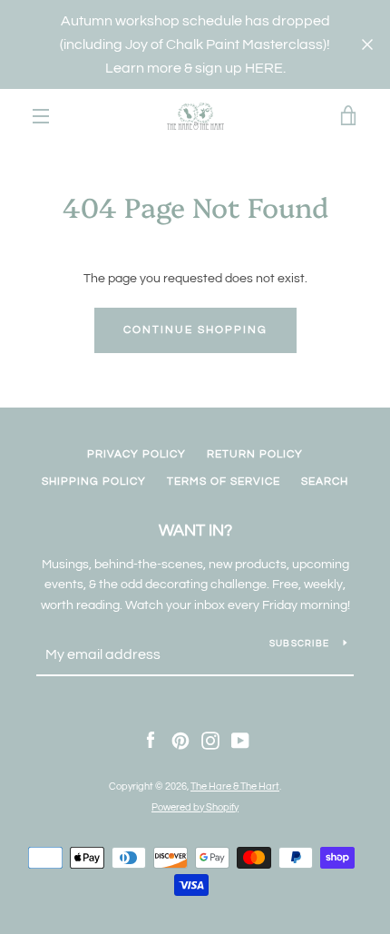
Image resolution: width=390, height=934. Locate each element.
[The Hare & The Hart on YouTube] (240, 740)
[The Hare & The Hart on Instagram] (210, 740)
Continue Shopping (195, 330)
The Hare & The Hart (234, 786)
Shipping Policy (94, 481)
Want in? (195, 530)
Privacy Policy (136, 454)
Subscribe (299, 643)
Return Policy (255, 454)
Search (324, 481)
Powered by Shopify (195, 807)
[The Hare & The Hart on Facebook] (150, 740)
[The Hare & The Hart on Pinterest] (180, 740)
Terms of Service (223, 481)
